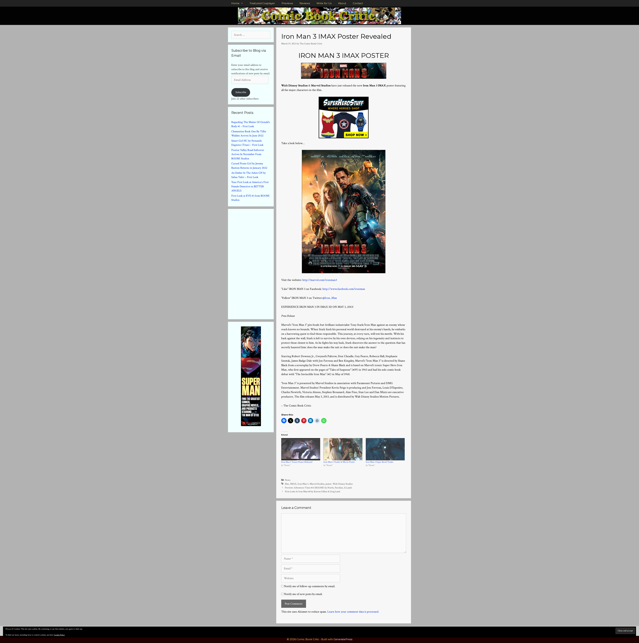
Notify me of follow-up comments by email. (309, 586)
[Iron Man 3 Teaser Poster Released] (300, 449)
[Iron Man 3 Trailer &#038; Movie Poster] (342, 449)
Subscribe (240, 92)
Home (235, 3)
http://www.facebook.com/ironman (343, 289)
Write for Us (324, 3)
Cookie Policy (59, 635)
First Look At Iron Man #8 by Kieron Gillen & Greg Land (312, 491)
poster (328, 483)
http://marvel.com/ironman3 (319, 280)
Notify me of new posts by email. (303, 594)
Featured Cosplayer (262, 3)
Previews (287, 3)
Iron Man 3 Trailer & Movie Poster (339, 462)
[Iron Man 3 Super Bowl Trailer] (385, 449)
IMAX (293, 483)
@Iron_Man (329, 298)
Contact (358, 3)
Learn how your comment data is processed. (353, 612)
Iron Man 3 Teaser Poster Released (296, 462)
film (287, 483)
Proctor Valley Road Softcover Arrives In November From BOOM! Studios (247, 154)
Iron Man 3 (303, 483)
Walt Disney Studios (343, 483)
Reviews (305, 3)
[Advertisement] (256, 263)
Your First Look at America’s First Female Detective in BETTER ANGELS (250, 186)
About (342, 3)
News (287, 480)
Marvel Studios (317, 483)
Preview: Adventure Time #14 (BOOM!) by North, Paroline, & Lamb (318, 487)
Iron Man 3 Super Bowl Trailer (379, 462)
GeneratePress (343, 639)
